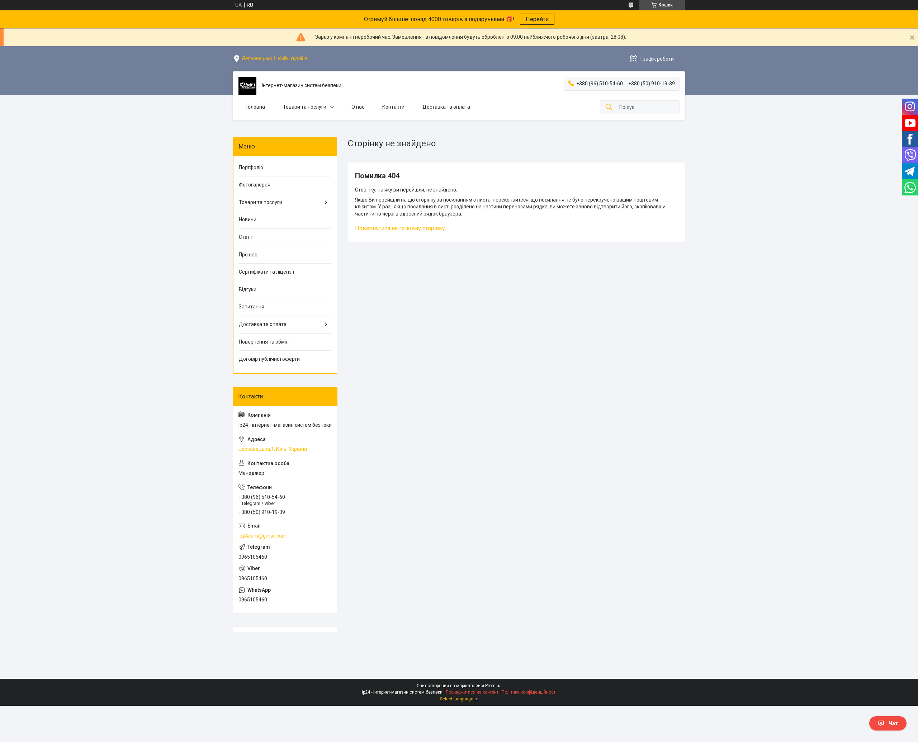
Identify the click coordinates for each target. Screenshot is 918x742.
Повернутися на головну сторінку (400, 228)
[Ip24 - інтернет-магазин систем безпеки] (247, 86)
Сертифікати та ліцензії (266, 272)
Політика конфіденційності (529, 692)
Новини (247, 219)
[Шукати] (609, 107)
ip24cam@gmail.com (262, 536)
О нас (357, 107)
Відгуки (247, 289)
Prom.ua (493, 685)
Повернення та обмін (264, 342)
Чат (893, 723)
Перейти (537, 19)
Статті (246, 237)
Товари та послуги (304, 107)
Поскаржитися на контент (472, 692)
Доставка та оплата (446, 107)
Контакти (393, 107)
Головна (255, 107)
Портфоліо (251, 167)
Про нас (248, 254)
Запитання (251, 306)
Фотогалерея (254, 185)
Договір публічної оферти (269, 359)
